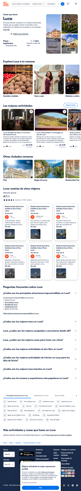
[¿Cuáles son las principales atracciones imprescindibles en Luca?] (75, 293)
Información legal (41, 456)
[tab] (17, 395)
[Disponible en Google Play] (26, 454)
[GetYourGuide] (6, 4)
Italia (11, 443)
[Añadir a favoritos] (31, 111)
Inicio (5, 443)
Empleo (56, 458)
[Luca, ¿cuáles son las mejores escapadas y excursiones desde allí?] (75, 331)
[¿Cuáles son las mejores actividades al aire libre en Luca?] (75, 349)
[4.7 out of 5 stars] (9, 200)
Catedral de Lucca (11, 307)
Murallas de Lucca (11, 305)
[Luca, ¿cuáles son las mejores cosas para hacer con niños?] (75, 340)
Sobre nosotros (56, 454)
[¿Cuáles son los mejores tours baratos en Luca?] (75, 369)
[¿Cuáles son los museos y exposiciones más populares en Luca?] (75, 378)
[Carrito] (76, 4)
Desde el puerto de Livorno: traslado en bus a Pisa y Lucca (14, 208)
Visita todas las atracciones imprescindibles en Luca (21, 313)
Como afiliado (65, 464)
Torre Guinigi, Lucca (11, 302)
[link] (18, 81)
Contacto (38, 453)
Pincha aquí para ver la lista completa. (58, 435)
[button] (18, 81)
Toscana (18, 443)
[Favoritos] (68, 4)
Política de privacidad (42, 459)
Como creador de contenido (66, 459)
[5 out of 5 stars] (15, 213)
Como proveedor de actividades (67, 454)
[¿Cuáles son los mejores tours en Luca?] (75, 321)
